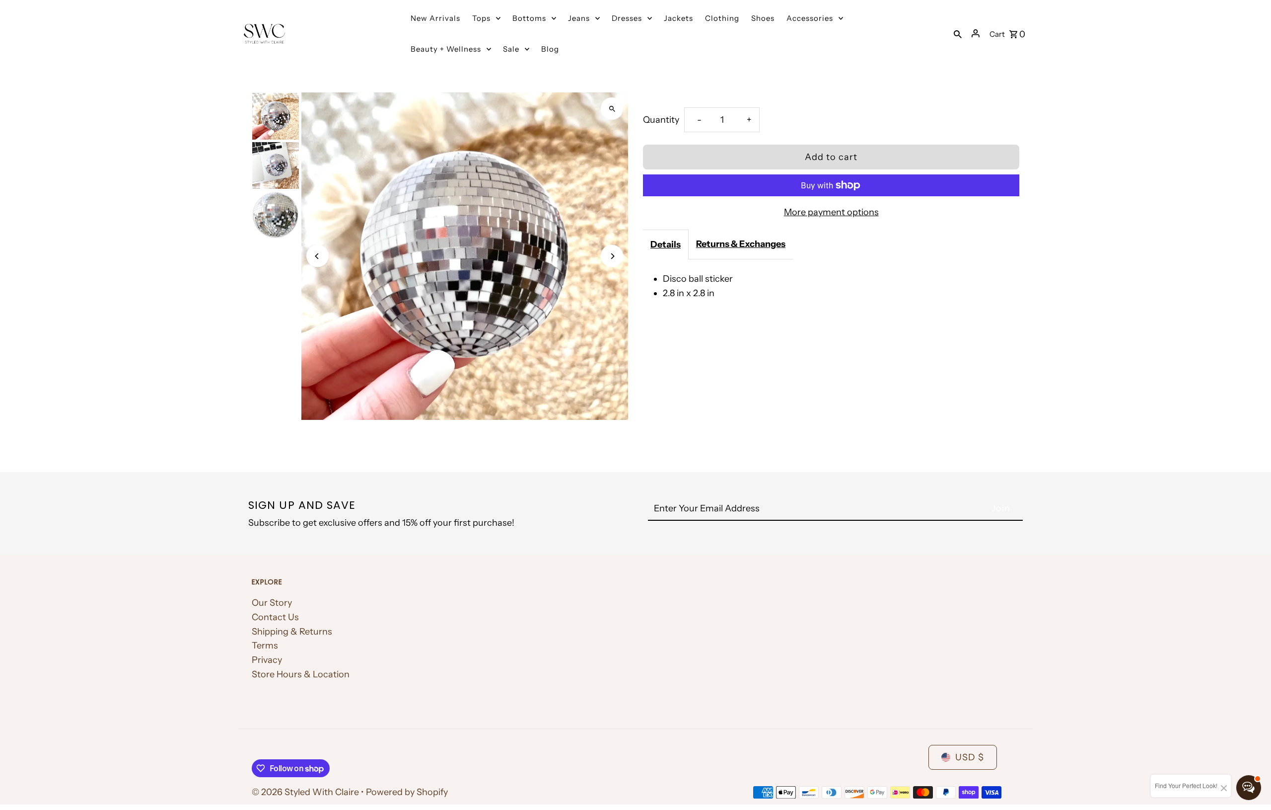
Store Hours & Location (301, 674)
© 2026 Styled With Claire (306, 792)
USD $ (969, 757)
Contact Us (275, 617)
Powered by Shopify (407, 792)
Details (665, 244)
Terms (265, 645)
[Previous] (317, 256)
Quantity (661, 119)
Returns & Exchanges (740, 244)
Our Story (272, 602)
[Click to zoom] (612, 108)
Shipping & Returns (292, 631)
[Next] (612, 256)
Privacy (267, 659)
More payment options (831, 212)
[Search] (957, 33)
